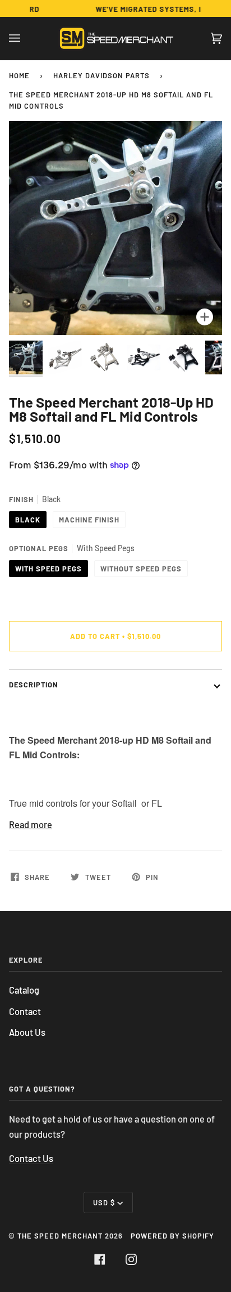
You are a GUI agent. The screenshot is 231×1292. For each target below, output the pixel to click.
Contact (25, 1011)
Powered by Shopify (172, 1235)
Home (19, 75)
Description (33, 684)
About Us (27, 1032)
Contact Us (31, 1158)
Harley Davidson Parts (101, 75)
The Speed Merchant (60, 1235)
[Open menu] (26, 38)
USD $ (104, 1202)
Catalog (24, 990)
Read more (30, 824)
